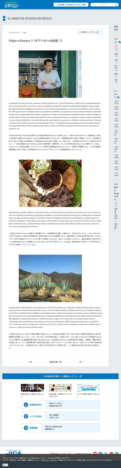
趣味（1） (116, 75)
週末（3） (116, 81)
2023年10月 (116, 149)
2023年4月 (116, 174)
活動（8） (116, 55)
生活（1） (116, 61)
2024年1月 (116, 125)
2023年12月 (116, 132)
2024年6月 (116, 108)
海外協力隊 (116, 226)
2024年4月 (116, 119)
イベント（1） (116, 47)
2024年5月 (116, 114)
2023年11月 (116, 140)
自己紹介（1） (116, 68)
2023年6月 (116, 162)
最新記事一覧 (56, 361)
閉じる (5, 465)
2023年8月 (116, 156)
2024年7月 (116, 102)
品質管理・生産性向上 (116, 215)
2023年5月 (116, 168)
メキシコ (116, 204)
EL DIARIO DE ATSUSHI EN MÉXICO (30, 18)
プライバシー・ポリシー (49, 460)
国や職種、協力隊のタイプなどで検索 (72, 4)
